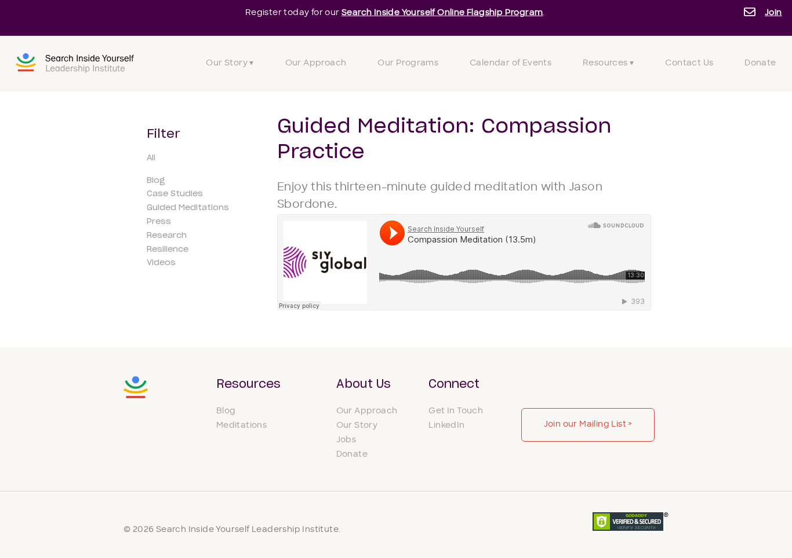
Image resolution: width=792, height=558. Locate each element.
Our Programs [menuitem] (407, 63)
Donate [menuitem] (760, 63)
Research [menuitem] (167, 236)
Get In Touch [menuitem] (455, 411)
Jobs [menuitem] (346, 440)
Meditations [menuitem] (241, 425)
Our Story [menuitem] (357, 425)
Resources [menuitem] (248, 384)
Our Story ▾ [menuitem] (229, 63)
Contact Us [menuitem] (689, 63)
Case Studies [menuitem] (175, 194)
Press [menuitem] (159, 222)
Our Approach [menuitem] (316, 63)
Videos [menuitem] (161, 263)
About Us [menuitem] (363, 384)
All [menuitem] (151, 158)
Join (773, 13)
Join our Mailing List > (588, 424)
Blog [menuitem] (156, 181)
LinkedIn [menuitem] (446, 425)
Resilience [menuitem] (167, 249)
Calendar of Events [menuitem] (510, 63)
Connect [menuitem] (453, 384)
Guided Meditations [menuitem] (188, 208)
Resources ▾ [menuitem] (608, 63)
